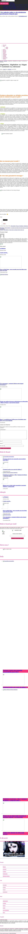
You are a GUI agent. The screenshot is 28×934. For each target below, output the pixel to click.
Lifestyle (5, 54)
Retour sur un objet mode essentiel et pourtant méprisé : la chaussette (14, 816)
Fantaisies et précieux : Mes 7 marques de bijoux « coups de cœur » (15, 799)
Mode (4, 49)
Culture (4, 55)
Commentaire (3, 429)
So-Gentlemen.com (23, 16)
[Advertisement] (14, 30)
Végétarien (26, 226)
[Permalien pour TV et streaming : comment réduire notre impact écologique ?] (7, 514)
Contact (4, 871)
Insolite (4, 56)
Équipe (4, 866)
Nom (1, 441)
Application (5, 892)
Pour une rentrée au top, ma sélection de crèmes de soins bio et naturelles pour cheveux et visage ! (15, 7)
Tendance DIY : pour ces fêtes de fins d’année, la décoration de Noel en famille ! (15, 5)
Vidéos (4, 58)
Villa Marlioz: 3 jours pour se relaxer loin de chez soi (12, 229)
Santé (4, 53)
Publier (4, 887)
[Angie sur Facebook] (0, 244)
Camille (4, 903)
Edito (7, 47)
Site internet (2, 445)
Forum (4, 889)
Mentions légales (6, 876)
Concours (5, 57)
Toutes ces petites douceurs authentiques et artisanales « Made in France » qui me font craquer (14, 402)
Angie (4, 69)
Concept (4, 869)
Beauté (4, 50)
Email (1, 443)
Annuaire (4, 885)
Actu (4, 46)
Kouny (4, 905)
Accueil (4, 45)
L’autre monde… (12, 3)
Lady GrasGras (6, 910)
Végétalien (21, 226)
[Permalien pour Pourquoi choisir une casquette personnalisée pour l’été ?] (8, 456)
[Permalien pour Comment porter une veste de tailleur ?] (5, 467)
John (4, 912)
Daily (7, 48)
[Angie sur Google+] (2, 244)
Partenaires (5, 873)
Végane (17, 226)
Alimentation (13, 226)
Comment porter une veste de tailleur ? (12, 469)
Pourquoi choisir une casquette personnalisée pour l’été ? (14, 8)
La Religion (11, 2)
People (4, 51)
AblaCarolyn (5, 901)
